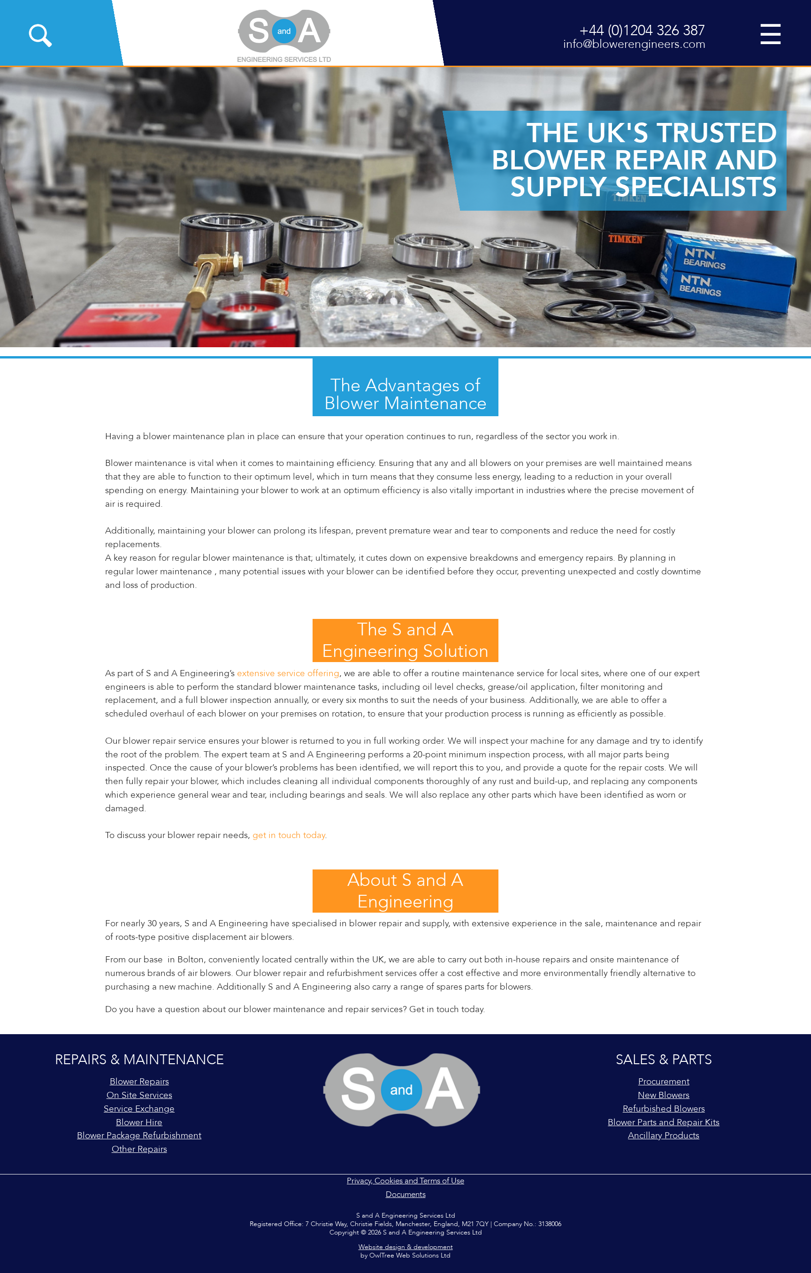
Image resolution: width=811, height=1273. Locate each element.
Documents (406, 1194)
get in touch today (288, 835)
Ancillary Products (663, 1135)
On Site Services (139, 1095)
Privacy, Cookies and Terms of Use (405, 1180)
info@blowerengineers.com (634, 44)
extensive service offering (288, 673)
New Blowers (663, 1095)
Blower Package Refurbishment (139, 1135)
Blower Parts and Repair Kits (663, 1122)
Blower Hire (139, 1122)
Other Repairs (139, 1149)
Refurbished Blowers (664, 1109)
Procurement (663, 1081)
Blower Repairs (139, 1081)
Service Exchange (139, 1109)
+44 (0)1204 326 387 (642, 31)
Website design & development (406, 1247)
